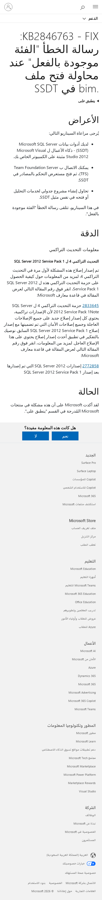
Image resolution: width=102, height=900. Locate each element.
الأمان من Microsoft (84, 659)
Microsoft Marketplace (81, 766)
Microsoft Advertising (82, 692)
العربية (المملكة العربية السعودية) (67, 855)
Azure (92, 667)
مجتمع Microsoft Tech (82, 758)
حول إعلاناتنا (64, 891)
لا (36, 436)
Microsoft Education (83, 569)
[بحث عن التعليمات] (83, 7)
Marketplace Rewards (82, 783)
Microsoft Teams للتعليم (80, 585)
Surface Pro (88, 463)
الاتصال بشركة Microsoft (81, 883)
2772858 (90, 365)
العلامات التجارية (85, 891)
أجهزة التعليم (88, 577)
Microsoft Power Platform (80, 775)
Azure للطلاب (87, 627)
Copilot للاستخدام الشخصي (79, 488)
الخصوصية (55, 883)
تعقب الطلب (88, 545)
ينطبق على (86, 100)
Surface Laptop (86, 471)
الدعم (93, 18)
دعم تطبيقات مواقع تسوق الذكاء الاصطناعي (69, 750)
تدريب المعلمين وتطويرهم (80, 610)
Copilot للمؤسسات (84, 479)
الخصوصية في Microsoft (80, 832)
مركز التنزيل (88, 536)
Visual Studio (87, 791)
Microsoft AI (88, 651)
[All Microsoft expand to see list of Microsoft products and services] (95, 7)
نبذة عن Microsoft (84, 823)
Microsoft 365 (87, 496)
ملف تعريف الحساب (83, 528)
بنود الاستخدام (37, 883)
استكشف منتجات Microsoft (79, 504)
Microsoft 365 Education (80, 594)
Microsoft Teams (85, 709)
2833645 (90, 305)
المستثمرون (89, 840)
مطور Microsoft (86, 733)
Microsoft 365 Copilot (82, 701)
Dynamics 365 (87, 676)
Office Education (85, 602)
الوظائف (90, 815)
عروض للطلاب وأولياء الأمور (78, 619)
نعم (65, 436)
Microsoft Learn (86, 741)
